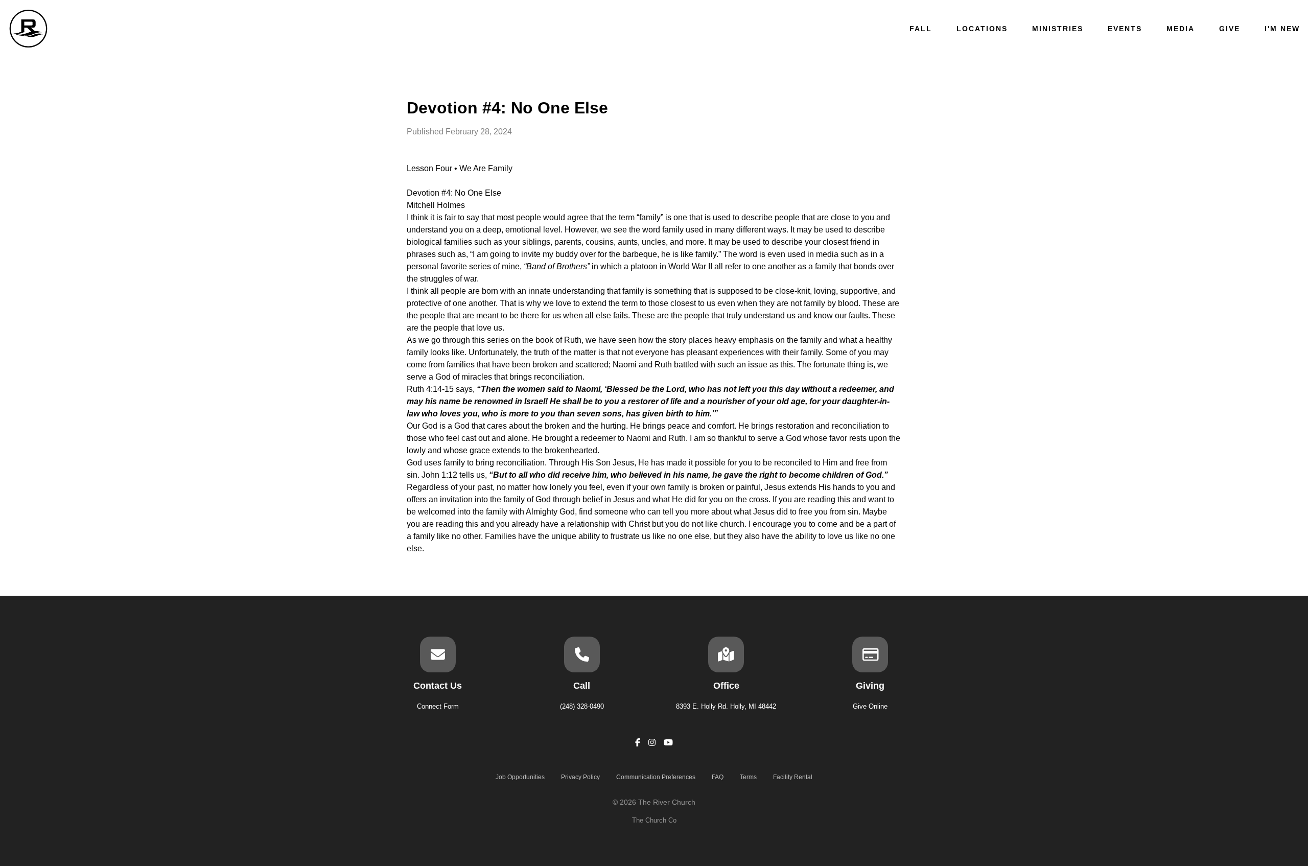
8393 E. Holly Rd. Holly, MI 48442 (726, 706)
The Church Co (654, 820)
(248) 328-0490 (582, 706)
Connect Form (438, 706)
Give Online (870, 706)
